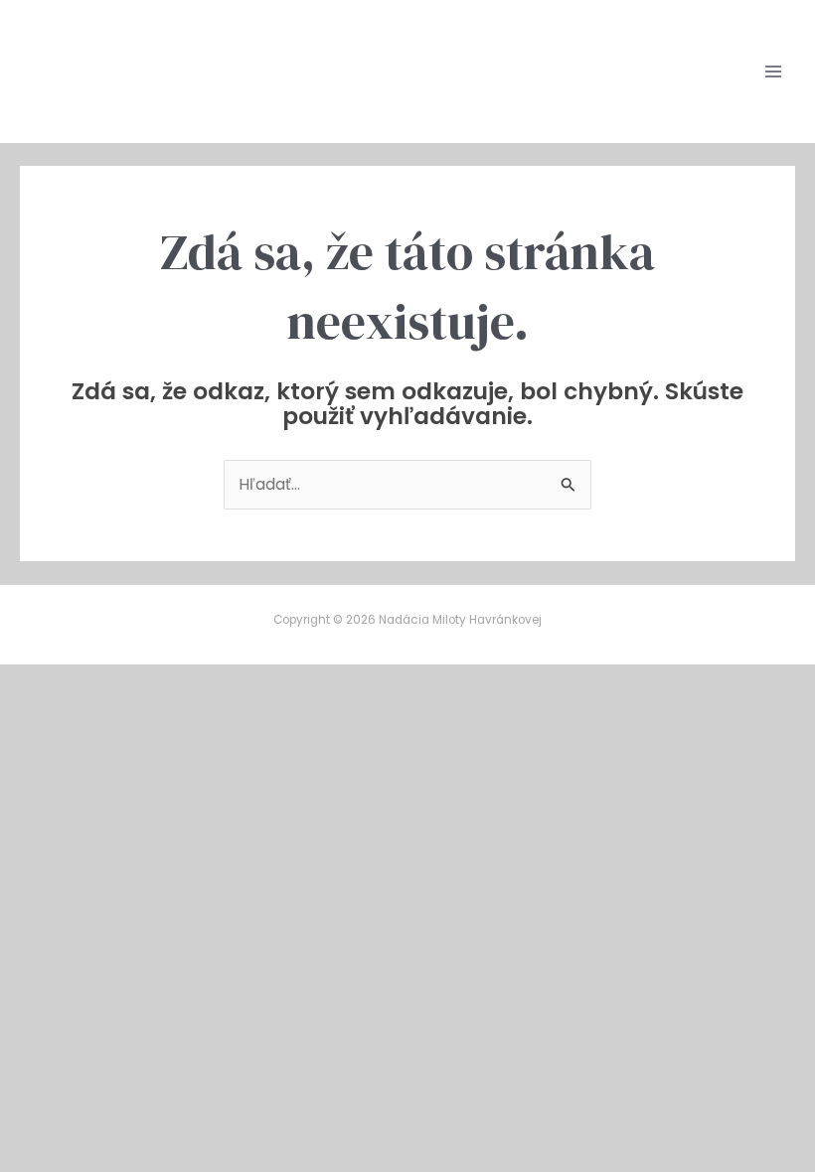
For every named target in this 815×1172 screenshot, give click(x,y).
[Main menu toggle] (773, 71)
